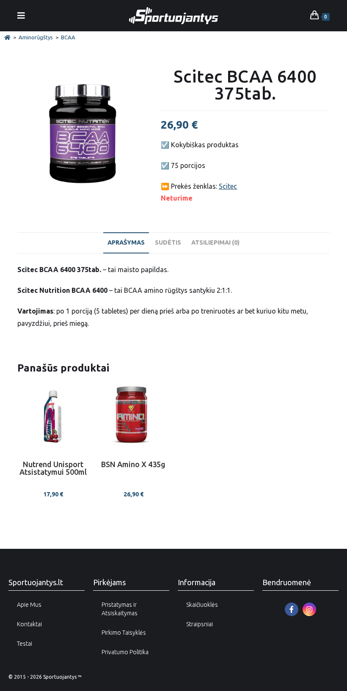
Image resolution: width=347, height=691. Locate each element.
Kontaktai (29, 624)
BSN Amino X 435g (133, 464)
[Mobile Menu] (21, 15)
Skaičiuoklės (202, 604)
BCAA (68, 37)
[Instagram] (309, 609)
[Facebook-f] (291, 609)
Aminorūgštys (36, 37)
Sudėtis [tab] (168, 242)
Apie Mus (29, 604)
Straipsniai (199, 624)
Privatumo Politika (125, 652)
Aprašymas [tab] (126, 242)
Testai (24, 643)
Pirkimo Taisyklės (124, 632)
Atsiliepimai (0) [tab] (215, 242)
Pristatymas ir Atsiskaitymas (120, 609)
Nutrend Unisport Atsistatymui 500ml (53, 468)
